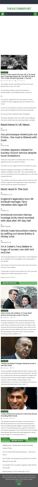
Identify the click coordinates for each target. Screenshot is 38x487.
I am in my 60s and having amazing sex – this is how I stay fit (19, 453)
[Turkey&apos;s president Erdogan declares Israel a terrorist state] (19, 348)
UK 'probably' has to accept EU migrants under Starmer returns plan (19, 466)
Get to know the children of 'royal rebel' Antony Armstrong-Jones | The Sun (16, 314)
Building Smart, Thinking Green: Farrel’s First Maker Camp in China (18, 447)
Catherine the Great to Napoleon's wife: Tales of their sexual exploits (33, 439)
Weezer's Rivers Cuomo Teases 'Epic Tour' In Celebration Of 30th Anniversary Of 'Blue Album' (17, 473)
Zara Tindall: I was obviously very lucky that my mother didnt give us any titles (19, 460)
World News (4, 72)
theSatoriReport (19, 9)
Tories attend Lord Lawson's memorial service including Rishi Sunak (19, 415)
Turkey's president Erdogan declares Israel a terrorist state (18, 364)
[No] (36, 480)
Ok (19, 484)
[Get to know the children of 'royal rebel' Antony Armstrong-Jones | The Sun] (19, 297)
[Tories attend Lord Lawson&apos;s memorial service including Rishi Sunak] (19, 398)
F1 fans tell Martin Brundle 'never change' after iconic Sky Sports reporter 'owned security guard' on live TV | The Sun (6, 439)
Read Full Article (10, 277)
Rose (12, 81)
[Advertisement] (19, 35)
